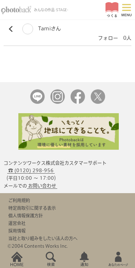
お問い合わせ (42, 185)
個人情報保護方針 (25, 215)
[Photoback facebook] (77, 102)
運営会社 (17, 223)
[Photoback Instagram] (57, 102)
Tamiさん (49, 28)
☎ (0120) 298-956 (31, 170)
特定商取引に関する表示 (32, 208)
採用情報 (17, 231)
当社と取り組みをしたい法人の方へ (42, 238)
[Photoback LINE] (37, 102)
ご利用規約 (19, 200)
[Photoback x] (98, 102)
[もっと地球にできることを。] (68, 148)
